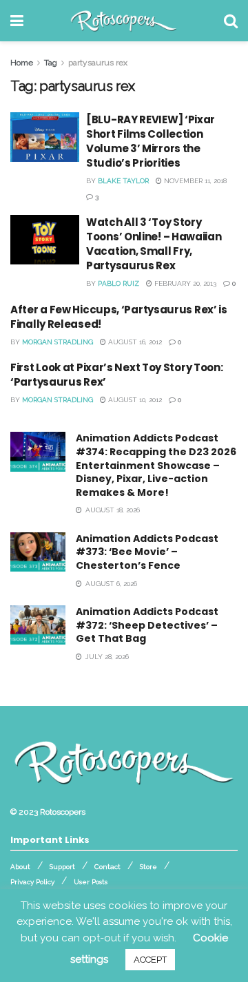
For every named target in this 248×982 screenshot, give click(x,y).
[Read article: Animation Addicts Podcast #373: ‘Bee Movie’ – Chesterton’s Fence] (37, 552)
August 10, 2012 (134, 400)
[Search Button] (231, 20)
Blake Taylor (123, 181)
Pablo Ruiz (118, 283)
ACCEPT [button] (150, 959)
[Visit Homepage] (123, 20)
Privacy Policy (32, 882)
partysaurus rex (97, 62)
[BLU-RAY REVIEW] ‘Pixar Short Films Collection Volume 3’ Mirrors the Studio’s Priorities (150, 141)
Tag (50, 62)
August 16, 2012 (134, 342)
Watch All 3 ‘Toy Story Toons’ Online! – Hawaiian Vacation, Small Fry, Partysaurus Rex (154, 244)
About (20, 866)
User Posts (90, 882)
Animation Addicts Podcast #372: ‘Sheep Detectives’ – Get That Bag (147, 625)
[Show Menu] (16, 20)
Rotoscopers (62, 812)
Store (148, 866)
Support (62, 866)
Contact (107, 866)
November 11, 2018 (194, 181)
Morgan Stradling (57, 342)
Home (21, 62)
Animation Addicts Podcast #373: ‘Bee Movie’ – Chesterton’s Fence (147, 552)
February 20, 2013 (184, 283)
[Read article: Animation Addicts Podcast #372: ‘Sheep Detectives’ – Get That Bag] (37, 625)
